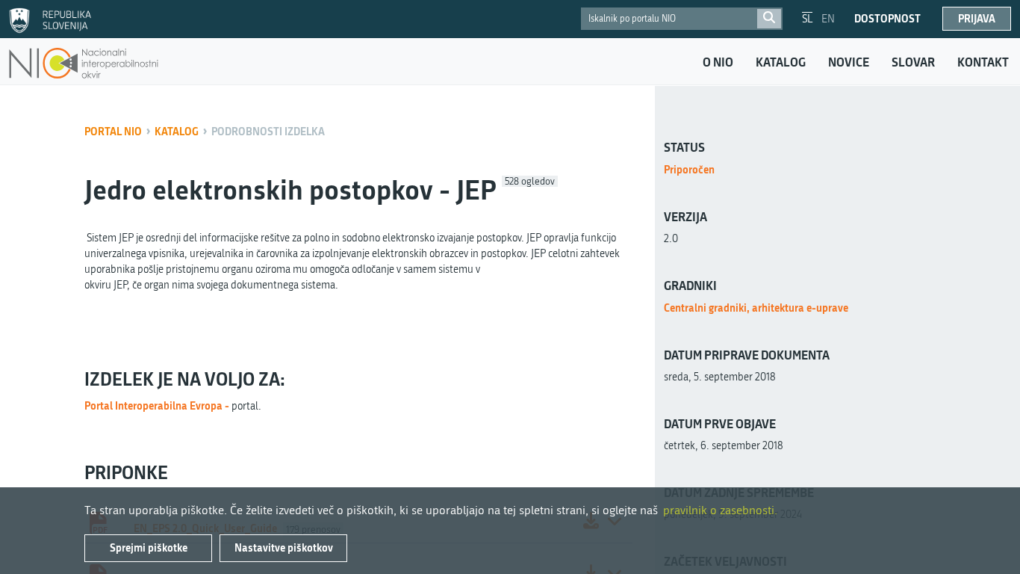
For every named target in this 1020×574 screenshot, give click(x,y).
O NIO (718, 62)
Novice (848, 62)
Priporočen (689, 169)
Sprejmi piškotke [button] (148, 547)
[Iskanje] (769, 18)
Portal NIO (113, 131)
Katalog (781, 62)
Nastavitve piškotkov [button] (283, 547)
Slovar (913, 62)
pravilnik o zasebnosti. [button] (720, 510)
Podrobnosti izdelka (268, 131)
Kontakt (983, 62)
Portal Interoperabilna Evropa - (157, 405)
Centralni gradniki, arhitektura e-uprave (756, 307)
